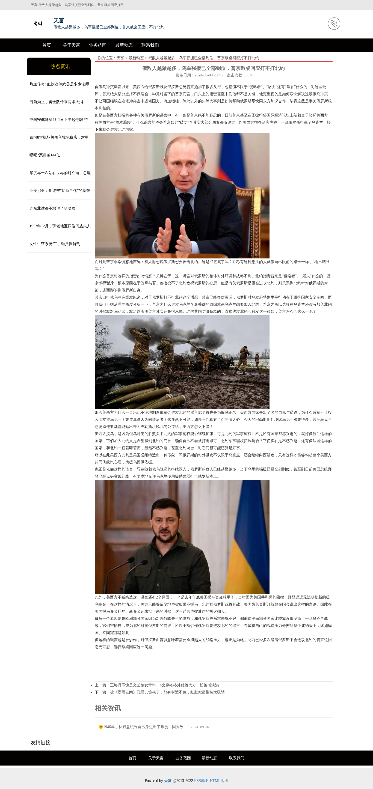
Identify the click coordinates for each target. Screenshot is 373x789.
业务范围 (97, 45)
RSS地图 (201, 781)
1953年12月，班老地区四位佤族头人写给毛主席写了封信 (59, 229)
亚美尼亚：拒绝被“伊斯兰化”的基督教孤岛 (58, 194)
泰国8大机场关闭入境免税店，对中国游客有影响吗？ (58, 140)
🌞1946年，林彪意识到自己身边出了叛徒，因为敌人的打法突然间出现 (143, 727)
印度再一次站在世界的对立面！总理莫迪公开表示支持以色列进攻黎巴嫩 (59, 176)
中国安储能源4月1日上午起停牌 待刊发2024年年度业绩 (57, 123)
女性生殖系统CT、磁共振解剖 (54, 244)
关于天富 (71, 45)
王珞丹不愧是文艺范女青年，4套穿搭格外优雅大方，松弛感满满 (164, 685)
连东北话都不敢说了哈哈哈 (52, 208)
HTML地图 (219, 781)
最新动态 (124, 45)
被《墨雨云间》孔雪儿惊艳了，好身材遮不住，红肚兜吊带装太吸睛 (167, 692)
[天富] (38, 22)
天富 (120, 58)
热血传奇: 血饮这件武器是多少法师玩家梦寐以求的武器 (58, 87)
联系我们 (150, 45)
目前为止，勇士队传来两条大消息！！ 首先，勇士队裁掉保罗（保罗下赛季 (58, 105)
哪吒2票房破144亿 (44, 155)
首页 (46, 45)
